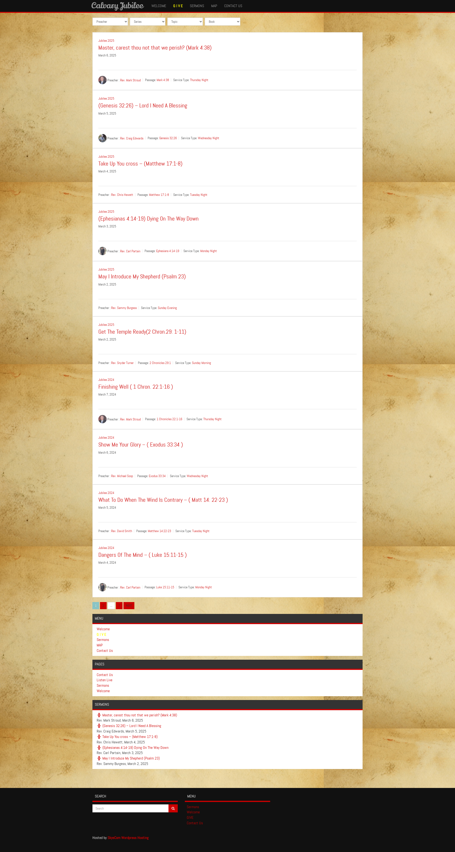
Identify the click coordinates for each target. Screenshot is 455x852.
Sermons (197, 5)
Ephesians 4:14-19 (167, 251)
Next (129, 606)
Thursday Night (199, 80)
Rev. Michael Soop (122, 476)
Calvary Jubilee (117, 5)
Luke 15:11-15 (165, 587)
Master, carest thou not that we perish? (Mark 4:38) (155, 47)
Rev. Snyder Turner (122, 363)
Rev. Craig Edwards (131, 138)
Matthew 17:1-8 (159, 195)
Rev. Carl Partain (130, 251)
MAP (214, 5)
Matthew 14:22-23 (159, 531)
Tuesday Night (198, 195)
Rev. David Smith (121, 531)
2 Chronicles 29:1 (160, 363)
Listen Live (104, 679)
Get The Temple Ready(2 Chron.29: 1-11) (142, 332)
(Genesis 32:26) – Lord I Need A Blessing (142, 105)
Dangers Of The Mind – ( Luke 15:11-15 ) (142, 555)
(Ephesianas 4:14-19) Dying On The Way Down (148, 218)
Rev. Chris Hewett (122, 195)
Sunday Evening (167, 308)
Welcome (158, 5)
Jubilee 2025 (106, 40)
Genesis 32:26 (168, 138)
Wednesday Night (208, 138)
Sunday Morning (201, 363)
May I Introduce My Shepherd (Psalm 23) (142, 276)
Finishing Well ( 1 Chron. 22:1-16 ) (135, 387)
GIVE (190, 817)
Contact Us (233, 5)
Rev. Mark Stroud (130, 80)
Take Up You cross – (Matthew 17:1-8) (140, 163)
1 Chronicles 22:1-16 (169, 419)
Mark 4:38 (163, 80)
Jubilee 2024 (106, 380)
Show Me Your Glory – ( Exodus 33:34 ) (140, 444)
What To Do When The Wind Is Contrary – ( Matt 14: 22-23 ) (163, 500)
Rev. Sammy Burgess (124, 308)
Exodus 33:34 (157, 476)
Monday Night (208, 251)
